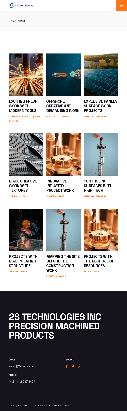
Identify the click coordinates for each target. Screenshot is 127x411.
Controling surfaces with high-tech (98, 186)
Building (51, 116)
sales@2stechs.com (21, 366)
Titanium (14, 121)
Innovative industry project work (60, 186)
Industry (27, 116)
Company (14, 116)
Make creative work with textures (23, 186)
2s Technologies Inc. (40, 405)
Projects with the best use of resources (99, 261)
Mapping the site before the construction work (62, 263)
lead (37, 116)
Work (62, 276)
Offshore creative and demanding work (62, 106)
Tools (87, 271)
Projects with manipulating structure (23, 261)
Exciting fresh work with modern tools (23, 106)
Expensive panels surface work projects (100, 106)
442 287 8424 (26, 381)
